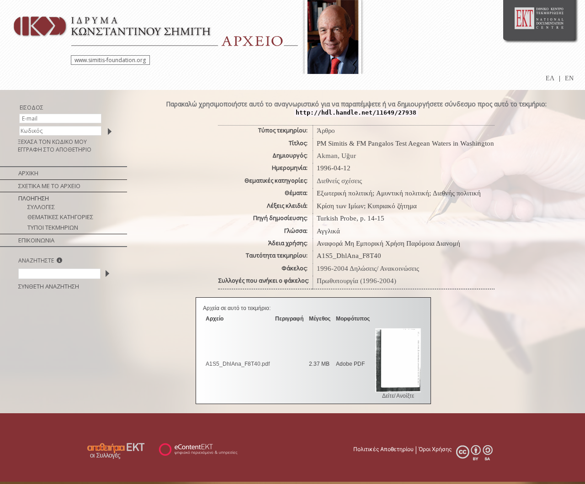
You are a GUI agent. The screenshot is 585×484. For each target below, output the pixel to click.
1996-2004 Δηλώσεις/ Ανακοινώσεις (368, 268)
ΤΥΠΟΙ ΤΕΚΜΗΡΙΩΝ (52, 227)
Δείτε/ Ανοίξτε (398, 396)
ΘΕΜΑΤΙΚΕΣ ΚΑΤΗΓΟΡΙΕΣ (60, 217)
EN (569, 78)
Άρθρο (326, 130)
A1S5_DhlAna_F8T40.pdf (238, 364)
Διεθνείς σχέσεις (339, 180)
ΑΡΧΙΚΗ (28, 173)
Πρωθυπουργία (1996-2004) (356, 280)
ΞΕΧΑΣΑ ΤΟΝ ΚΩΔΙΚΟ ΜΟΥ (52, 142)
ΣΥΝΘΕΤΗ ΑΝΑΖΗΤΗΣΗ (48, 286)
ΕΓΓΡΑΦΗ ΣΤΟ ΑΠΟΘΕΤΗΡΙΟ (54, 149)
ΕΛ (550, 78)
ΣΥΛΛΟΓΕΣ (41, 207)
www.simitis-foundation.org (110, 60)
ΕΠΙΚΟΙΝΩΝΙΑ (36, 240)
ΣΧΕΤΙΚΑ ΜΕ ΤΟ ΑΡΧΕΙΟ (49, 186)
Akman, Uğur (336, 155)
